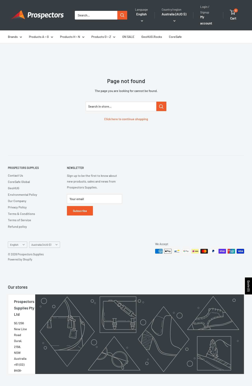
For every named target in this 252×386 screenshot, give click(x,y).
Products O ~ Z (101, 36)
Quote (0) (248, 285)
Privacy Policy (17, 207)
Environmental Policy (22, 194)
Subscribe (80, 211)
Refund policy (17, 226)
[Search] (122, 15)
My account (206, 20)
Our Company (17, 201)
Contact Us (15, 175)
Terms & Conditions (21, 213)
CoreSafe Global (19, 182)
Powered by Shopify (20, 259)
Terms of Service (19, 220)
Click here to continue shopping (126, 119)
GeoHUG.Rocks (151, 36)
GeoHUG (13, 188)
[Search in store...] (161, 106)
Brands (13, 36)
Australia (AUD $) (41, 244)
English (14, 244)
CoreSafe (175, 36)
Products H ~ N (70, 36)
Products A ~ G (39, 36)
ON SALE (128, 36)
